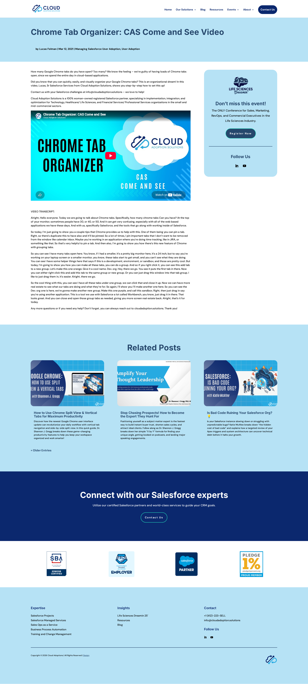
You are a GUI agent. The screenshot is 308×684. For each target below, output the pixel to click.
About (247, 10)
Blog (203, 10)
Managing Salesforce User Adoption (97, 49)
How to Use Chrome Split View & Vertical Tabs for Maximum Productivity (65, 414)
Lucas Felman (48, 49)
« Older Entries (41, 450)
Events (231, 10)
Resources (216, 10)
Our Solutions (184, 10)
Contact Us (268, 9)
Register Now (241, 133)
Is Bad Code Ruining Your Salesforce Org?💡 (239, 414)
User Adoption (131, 49)
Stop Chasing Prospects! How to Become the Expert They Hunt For (152, 414)
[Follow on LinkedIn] (237, 166)
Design (86, 655)
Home (168, 10)
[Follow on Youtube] (244, 166)
